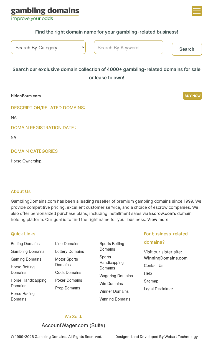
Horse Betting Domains (23, 269)
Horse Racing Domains (23, 296)
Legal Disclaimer (158, 288)
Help (148, 273)
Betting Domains (25, 243)
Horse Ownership (26, 161)
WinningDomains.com (165, 258)
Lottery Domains (69, 251)
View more (158, 219)
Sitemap (151, 281)
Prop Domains (67, 288)
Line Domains (67, 243)
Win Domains (111, 283)
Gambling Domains (27, 251)
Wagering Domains (116, 275)
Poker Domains (68, 280)
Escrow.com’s (162, 213)
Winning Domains (115, 299)
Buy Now (192, 95)
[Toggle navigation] (197, 11)
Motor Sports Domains (66, 261)
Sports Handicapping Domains (112, 262)
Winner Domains (114, 291)
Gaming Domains (26, 259)
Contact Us (153, 265)
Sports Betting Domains (112, 246)
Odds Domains (68, 272)
